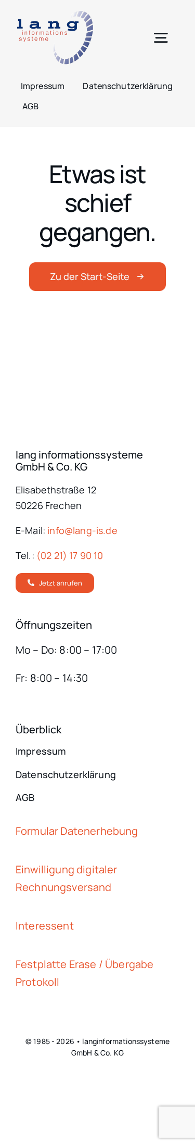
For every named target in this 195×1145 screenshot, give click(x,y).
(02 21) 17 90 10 (69, 555)
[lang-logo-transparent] (55, 15)
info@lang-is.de (82, 530)
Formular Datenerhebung (77, 831)
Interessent (45, 926)
